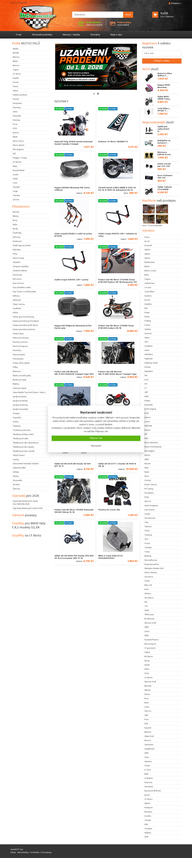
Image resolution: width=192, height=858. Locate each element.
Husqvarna (17, 103)
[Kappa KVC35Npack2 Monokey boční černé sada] (74, 306)
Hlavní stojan (18, 258)
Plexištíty (17, 350)
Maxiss (147, 430)
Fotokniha (34, 852)
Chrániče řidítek (20, 271)
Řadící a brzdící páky (22, 375)
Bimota (16, 57)
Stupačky (17, 417)
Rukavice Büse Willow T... (165, 74)
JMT (146, 392)
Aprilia (147, 254)
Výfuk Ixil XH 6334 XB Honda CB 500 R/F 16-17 (72, 465)
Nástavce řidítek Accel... (165, 153)
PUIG (146, 497)
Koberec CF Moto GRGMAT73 (113, 141)
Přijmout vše (96, 438)
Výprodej (25, 496)
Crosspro (148, 828)
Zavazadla (17, 480)
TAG (146, 522)
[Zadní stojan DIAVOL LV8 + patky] (74, 260)
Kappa (147, 400)
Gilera (15, 90)
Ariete (147, 258)
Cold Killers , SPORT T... (164, 110)
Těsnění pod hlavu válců (23, 434)
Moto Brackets (151, 442)
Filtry (15, 254)
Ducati (147, 300)
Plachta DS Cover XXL (109, 510)
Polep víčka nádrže (21, 363)
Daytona (148, 782)
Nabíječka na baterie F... (164, 142)
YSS (146, 606)
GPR (146, 837)
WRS (146, 753)
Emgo (147, 312)
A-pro (147, 237)
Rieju (15, 166)
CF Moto (148, 799)
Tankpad (16, 426)
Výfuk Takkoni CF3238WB (165, 188)
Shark (146, 610)
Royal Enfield (18, 170)
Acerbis (147, 816)
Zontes (16, 199)
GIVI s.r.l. (147, 711)
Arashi (147, 665)
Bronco (147, 740)
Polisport (148, 807)
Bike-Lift (148, 585)
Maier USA (149, 736)
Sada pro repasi (19, 388)
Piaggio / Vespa (20, 158)
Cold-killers (149, 291)
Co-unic (147, 287)
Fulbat (147, 652)
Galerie (147, 329)
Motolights (149, 451)
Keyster (147, 728)
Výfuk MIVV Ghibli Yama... (164, 98)
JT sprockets (150, 648)
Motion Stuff (150, 623)
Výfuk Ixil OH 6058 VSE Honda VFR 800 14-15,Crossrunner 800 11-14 (74, 557)
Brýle (15, 224)
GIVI (146, 342)
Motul (147, 455)
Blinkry (16, 216)
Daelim (16, 78)
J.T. (145, 388)
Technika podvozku (21, 430)
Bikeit (147, 266)
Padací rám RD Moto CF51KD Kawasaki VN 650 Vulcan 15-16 (73, 511)
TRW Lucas (149, 614)
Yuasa (147, 552)
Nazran (147, 463)
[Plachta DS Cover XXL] (118, 490)
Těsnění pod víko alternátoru (25, 443)
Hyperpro (148, 371)
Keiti (146, 589)
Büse (146, 703)
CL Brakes (148, 778)
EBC (146, 308)
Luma (146, 707)
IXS (145, 384)
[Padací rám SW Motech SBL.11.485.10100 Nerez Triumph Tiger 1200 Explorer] (118, 352)
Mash (15, 137)
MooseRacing (150, 560)
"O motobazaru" (155, 225)
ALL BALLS (148, 598)
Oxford (147, 480)
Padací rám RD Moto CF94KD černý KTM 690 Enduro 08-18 (116, 327)
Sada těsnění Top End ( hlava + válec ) (29, 392)
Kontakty (95, 35)
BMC (146, 774)
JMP (146, 715)
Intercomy (17, 275)
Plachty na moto (20, 342)
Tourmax (148, 535)
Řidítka (16, 384)
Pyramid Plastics (151, 640)
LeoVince (148, 577)
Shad (146, 673)
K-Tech (147, 770)
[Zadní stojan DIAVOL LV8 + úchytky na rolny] (118, 214)
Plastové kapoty (20, 346)
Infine (146, 669)
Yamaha (148, 547)
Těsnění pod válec (21, 438)
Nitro (146, 476)
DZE (146, 723)
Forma (147, 325)
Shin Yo (147, 501)
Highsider (148, 358)
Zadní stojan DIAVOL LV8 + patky (71, 280)
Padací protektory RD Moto (25, 325)
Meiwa (147, 690)
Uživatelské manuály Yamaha (26, 463)
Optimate (148, 744)
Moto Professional (152, 447)
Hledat (128, 14)
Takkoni (148, 526)
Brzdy (15, 229)
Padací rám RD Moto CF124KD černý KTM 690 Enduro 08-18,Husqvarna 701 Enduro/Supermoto (117, 282)
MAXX (147, 803)
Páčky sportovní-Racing (23, 317)
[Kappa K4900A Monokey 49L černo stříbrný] (74, 168)
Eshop (13, 852)
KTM (146, 413)
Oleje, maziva (19, 304)
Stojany (16, 413)
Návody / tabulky (71, 35)
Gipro (147, 338)
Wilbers (147, 833)
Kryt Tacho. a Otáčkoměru (24, 291)
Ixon (146, 379)
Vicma (147, 543)
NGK (146, 468)
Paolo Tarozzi (150, 484)
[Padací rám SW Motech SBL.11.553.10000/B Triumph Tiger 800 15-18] (74, 352)
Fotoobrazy (46, 852)
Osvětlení (17, 308)
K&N (146, 396)
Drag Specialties (151, 564)
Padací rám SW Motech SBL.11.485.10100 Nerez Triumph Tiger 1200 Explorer (117, 374)
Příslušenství (21, 207)
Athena (147, 593)
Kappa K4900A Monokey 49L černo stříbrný (72, 189)
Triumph (16, 187)
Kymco (147, 417)
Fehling (147, 321)
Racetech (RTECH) (152, 791)
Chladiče (16, 262)
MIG (146, 438)
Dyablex (148, 304)
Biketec (148, 732)
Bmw (146, 275)
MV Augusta (18, 149)
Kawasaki (148, 405)
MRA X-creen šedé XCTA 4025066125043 (110, 557)
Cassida (147, 820)
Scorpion (148, 677)
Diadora (148, 296)
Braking (147, 556)
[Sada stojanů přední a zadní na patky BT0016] (74, 214)
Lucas (146, 631)
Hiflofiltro (148, 354)
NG (145, 602)
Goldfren (148, 346)
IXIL (146, 375)
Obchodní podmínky (42, 35)
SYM (15, 183)
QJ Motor (17, 162)
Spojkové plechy (20, 405)
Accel (147, 241)
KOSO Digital (150, 409)
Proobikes (149, 493)
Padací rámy (18, 333)
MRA (146, 459)
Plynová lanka (19, 354)
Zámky (16, 476)
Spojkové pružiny (20, 409)
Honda (147, 367)
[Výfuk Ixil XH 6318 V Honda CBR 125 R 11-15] (74, 398)
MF (145, 434)
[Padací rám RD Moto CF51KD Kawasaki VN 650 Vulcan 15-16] (74, 490)
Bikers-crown (150, 271)
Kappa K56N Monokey (164, 86)
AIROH (147, 250)
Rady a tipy (116, 35)
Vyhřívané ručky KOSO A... (163, 129)
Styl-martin (149, 510)
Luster (147, 421)
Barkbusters (149, 262)
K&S (146, 824)
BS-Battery (149, 619)
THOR (147, 581)
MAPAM (148, 426)
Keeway (16, 120)
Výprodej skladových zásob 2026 (27, 508)
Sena (146, 757)
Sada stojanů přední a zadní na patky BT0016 (73, 235)
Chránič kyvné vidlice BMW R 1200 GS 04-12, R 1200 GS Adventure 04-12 (117, 189)
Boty (15, 220)
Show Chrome (150, 572)
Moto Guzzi (18, 141)
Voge (15, 191)
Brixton (16, 65)
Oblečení (17, 300)
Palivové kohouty (21, 338)
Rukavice (17, 371)
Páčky (15, 312)
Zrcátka (16, 484)
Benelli (16, 53)
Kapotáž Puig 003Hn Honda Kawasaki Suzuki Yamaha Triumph (73, 143)
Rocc (146, 698)
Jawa (15, 111)
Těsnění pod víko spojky (23, 447)
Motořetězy (23, 852)
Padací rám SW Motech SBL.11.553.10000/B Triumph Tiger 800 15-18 (74, 374)
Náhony (16, 296)
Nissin (146, 472)
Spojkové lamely (20, 401)
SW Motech (149, 518)
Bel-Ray (147, 686)
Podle (26, 44)
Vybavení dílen (19, 468)
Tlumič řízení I (19, 455)
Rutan (147, 661)
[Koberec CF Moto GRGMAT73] (118, 122)
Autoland (148, 786)
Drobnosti (17, 241)
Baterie (16, 212)
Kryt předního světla (22, 287)
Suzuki (147, 514)
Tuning (16, 459)
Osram (147, 765)
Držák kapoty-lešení (22, 245)
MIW (146, 635)
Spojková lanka (19, 396)
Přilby (15, 367)
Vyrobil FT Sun (16, 849)
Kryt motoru (18, 283)
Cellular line (149, 283)
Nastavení (96, 446)
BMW (15, 61)
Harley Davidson (20, 95)
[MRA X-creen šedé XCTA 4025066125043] (118, 537)
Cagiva (147, 279)
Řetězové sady (19, 380)
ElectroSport (150, 644)
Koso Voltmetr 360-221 (165, 177)
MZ (14, 153)
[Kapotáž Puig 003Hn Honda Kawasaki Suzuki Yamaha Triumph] (74, 122)
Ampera (148, 761)
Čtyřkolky (17, 233)
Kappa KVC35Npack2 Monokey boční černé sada (72, 327)
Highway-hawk (151, 363)
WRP (146, 627)
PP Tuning (148, 489)
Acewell (148, 245)
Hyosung (17, 107)
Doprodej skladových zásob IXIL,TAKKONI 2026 (25, 502)
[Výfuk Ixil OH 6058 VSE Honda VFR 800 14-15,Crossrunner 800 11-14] (74, 537)
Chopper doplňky (20, 266)
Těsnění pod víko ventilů (23, 451)
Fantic (15, 86)
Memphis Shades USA (154, 568)
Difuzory (16, 237)
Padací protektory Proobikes (26, 321)
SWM (15, 179)
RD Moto (148, 656)
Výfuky (16, 472)
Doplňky (28, 525)
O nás (18, 35)
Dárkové (24, 515)
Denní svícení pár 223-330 (164, 165)
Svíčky (15, 422)
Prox (146, 719)
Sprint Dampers (151, 505)
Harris (146, 350)
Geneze (148, 333)
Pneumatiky (18, 359)
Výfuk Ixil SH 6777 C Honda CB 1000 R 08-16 (117, 465)
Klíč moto (17, 279)
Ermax (147, 317)
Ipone (147, 795)
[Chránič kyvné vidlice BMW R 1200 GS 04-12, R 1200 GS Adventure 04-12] (118, 168)
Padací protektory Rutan (24, 329)
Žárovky (16, 489)
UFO (146, 539)
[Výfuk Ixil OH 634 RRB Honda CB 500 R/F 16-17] (118, 398)
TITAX (147, 531)
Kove (15, 124)
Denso (147, 694)
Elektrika (17, 250)
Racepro (148, 812)
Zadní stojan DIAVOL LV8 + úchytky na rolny (117, 235)
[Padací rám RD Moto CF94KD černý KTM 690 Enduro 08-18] (118, 306)
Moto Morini (18, 145)
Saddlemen (149, 749)
